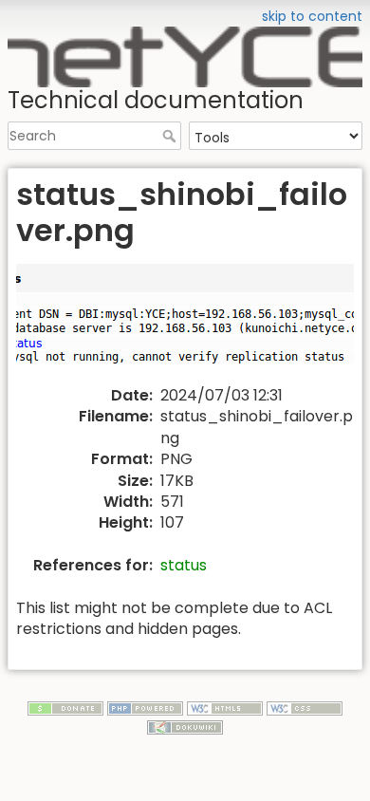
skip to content (312, 16)
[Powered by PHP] (145, 707)
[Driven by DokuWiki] (185, 726)
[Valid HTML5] (225, 707)
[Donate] (65, 707)
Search (171, 135)
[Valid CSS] (304, 707)
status (183, 565)
